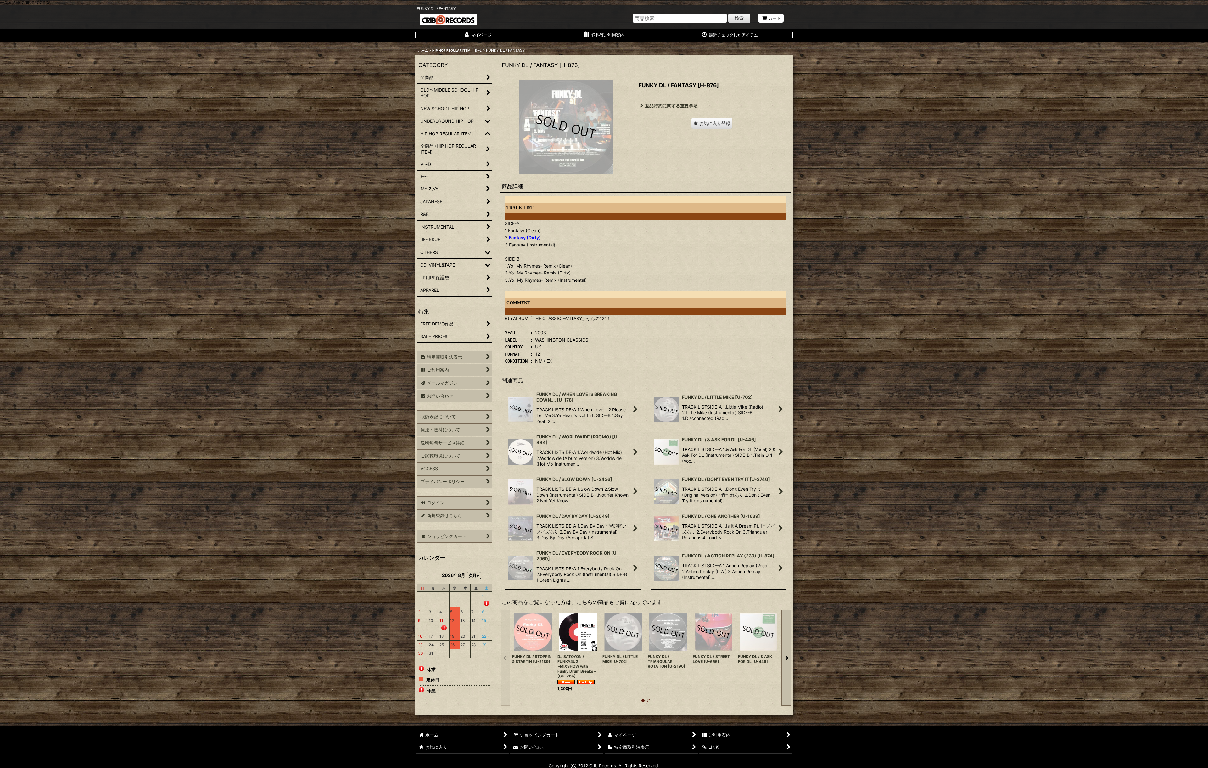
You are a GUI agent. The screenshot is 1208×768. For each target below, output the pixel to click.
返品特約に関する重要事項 (671, 105)
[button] (711, 123)
